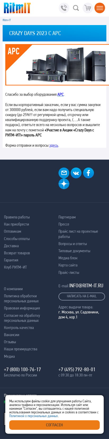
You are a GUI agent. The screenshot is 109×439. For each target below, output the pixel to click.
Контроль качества (19, 327)
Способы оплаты (17, 238)
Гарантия (11, 260)
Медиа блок (68, 257)
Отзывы (10, 341)
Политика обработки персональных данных (21, 298)
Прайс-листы (68, 272)
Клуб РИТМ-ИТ (15, 267)
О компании (13, 288)
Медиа (9, 356)
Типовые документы (74, 250)
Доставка (11, 245)
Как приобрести (16, 224)
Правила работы (17, 216)
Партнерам (67, 216)
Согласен (54, 424)
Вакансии (11, 334)
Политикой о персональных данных (33, 416)
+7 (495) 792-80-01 (77, 369)
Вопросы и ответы (72, 243)
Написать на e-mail (82, 296)
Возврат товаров (17, 252)
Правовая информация (22, 308)
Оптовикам (12, 231)
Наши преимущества (20, 348)
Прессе (63, 224)
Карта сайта (68, 265)
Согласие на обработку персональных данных (22, 318)
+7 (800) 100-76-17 (22, 369)
